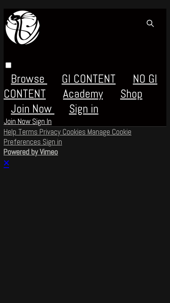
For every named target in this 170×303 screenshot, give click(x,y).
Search (150, 23)
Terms (28, 132)
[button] (8, 65)
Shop (131, 93)
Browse (29, 78)
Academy (83, 93)
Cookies (75, 132)
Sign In (42, 121)
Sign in (83, 108)
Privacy (51, 132)
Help (11, 132)
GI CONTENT (89, 78)
